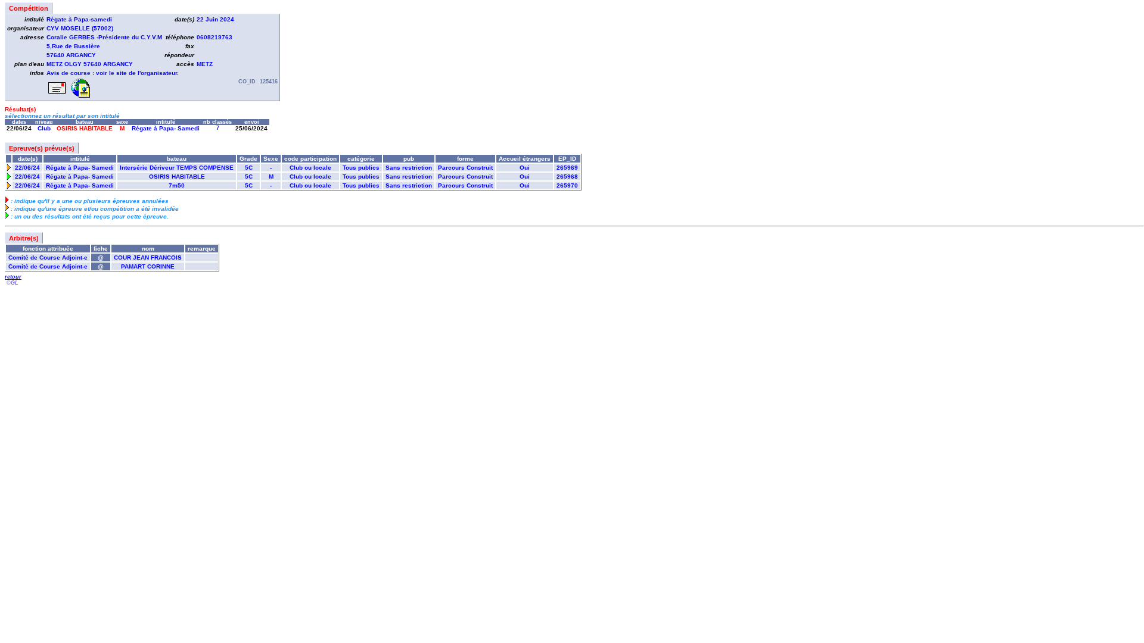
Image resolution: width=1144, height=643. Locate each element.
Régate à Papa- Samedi (165, 128)
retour (13, 277)
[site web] (80, 96)
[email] (57, 96)
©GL (12, 283)
